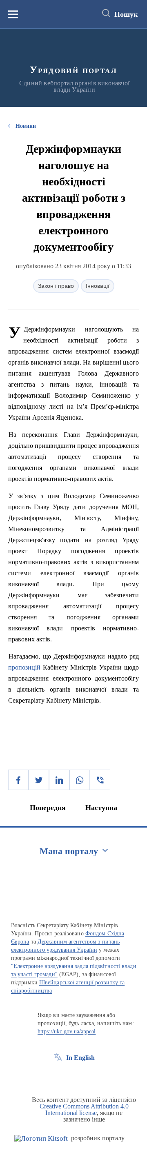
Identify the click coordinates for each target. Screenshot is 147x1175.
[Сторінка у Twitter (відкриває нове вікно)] (73, 1076)
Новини (26, 126)
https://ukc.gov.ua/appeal (67, 1031)
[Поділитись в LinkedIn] (59, 780)
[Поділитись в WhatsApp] (79, 780)
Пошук (126, 14)
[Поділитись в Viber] (100, 780)
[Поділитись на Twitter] (39, 780)
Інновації (97, 286)
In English (80, 1057)
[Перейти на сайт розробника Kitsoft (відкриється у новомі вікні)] (41, 1138)
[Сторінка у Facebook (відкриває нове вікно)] (58, 1076)
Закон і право (56, 286)
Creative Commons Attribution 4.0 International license (84, 1109)
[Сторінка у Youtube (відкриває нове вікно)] (88, 1076)
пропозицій (24, 667)
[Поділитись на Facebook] (18, 780)
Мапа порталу (69, 851)
